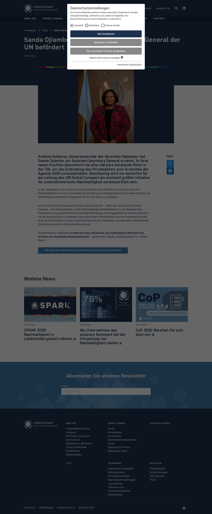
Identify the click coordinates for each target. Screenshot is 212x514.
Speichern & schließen (106, 42)
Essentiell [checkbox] (78, 25)
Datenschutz (135, 64)
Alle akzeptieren (106, 33)
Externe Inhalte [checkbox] (112, 25)
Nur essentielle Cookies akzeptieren (106, 51)
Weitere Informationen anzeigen (104, 58)
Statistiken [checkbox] (94, 25)
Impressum (122, 64)
